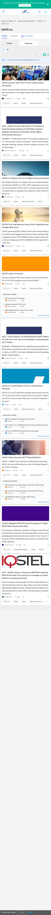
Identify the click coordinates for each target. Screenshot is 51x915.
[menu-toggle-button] (3, 12)
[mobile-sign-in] (45, 12)
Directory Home (7, 21)
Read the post (25, 5)
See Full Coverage (43, 315)
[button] (5, 36)
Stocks (40, 21)
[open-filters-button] (8, 50)
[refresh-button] (3, 50)
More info (30, 912)
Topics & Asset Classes (25, 21)
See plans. (37, 60)
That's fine (21, 912)
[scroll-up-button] (47, 906)
